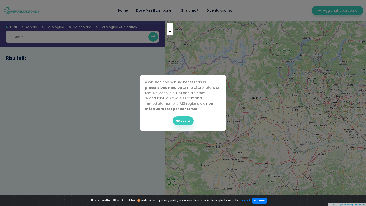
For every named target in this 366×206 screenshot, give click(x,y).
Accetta (259, 200)
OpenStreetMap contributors (352, 204)
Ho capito (183, 121)
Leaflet (332, 204)
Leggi (246, 200)
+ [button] (170, 26)
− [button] (170, 31)
